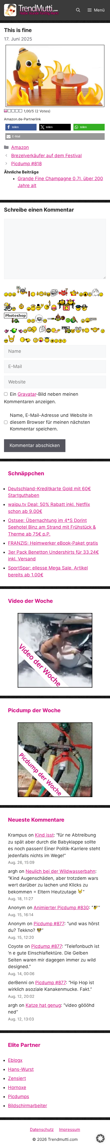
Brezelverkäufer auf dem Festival (46, 155)
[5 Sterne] (21, 110)
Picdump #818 (26, 163)
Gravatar (27, 394)
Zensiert (17, 1078)
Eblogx (15, 1060)
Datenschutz (42, 1129)
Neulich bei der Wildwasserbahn (60, 871)
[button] (78, 10)
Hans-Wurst (21, 1069)
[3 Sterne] (13, 110)
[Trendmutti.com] (32, 10)
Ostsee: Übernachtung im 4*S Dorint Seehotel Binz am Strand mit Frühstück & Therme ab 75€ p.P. (52, 527)
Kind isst (44, 835)
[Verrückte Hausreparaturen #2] (55, 759)
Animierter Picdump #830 (61, 907)
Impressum (69, 1129)
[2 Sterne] (9, 110)
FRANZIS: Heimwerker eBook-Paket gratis (53, 543)
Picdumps (18, 1096)
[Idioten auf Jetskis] (55, 650)
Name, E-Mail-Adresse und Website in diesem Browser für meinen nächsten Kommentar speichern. (51, 422)
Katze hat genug (43, 1005)
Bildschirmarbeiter (27, 1105)
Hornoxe (17, 1087)
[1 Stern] (6, 110)
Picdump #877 (49, 923)
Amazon (20, 147)
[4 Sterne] (17, 110)
